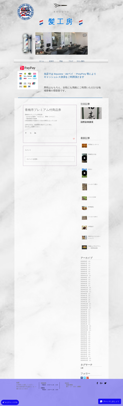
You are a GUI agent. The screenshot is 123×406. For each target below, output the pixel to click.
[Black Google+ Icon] (101, 383)
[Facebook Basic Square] (82, 378)
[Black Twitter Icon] (105, 383)
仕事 (82, 368)
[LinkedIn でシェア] (35, 133)
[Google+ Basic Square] (87, 378)
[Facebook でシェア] (26, 133)
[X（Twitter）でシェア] (30, 133)
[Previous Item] (84, 113)
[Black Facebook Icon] (97, 383)
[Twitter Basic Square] (85, 378)
